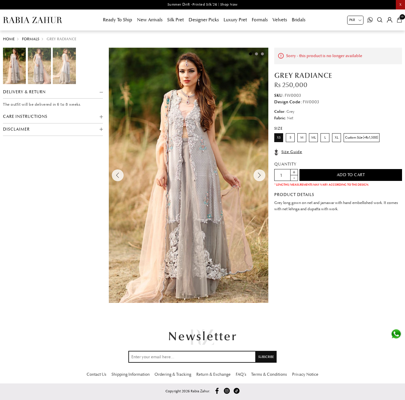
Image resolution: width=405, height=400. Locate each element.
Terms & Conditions (269, 374)
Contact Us (96, 374)
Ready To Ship (117, 20)
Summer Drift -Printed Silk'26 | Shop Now (203, 4)
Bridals (298, 20)
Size (278, 128)
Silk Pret (175, 20)
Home (9, 39)
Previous (118, 175)
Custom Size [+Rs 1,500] (361, 137)
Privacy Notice (305, 374)
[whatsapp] (396, 334)
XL (336, 137)
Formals (260, 20)
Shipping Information (130, 374)
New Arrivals (149, 20)
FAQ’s (241, 374)
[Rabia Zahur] (32, 20)
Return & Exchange (213, 374)
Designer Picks (204, 20)
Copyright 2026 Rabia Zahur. (187, 391)
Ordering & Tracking (172, 374)
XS (278, 137)
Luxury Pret (235, 20)
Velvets (279, 20)
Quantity (285, 164)
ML (313, 137)
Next (259, 175)
